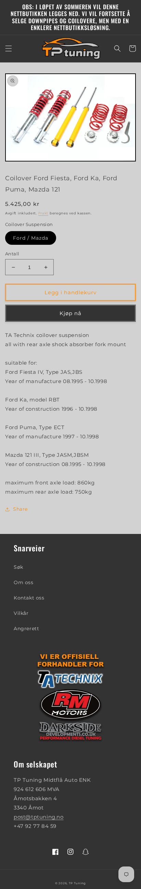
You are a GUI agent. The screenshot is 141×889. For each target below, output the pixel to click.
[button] (8, 48)
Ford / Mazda (30, 238)
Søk (18, 567)
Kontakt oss (29, 598)
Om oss (24, 582)
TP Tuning (77, 883)
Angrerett (26, 628)
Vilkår (21, 613)
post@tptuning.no (39, 817)
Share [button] (20, 509)
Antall (12, 253)
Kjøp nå (70, 313)
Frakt (43, 213)
